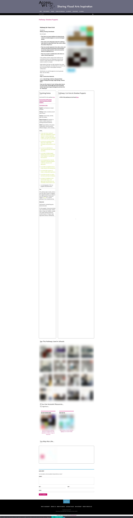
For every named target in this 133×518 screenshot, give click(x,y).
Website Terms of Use (87, 506)
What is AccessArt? (45, 506)
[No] (64, 517)
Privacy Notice (58, 517)
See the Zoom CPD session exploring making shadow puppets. (45, 101)
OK (52, 517)
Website (40, 490)
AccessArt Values (70, 506)
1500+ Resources (46, 11)
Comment (40, 476)
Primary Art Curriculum (60, 11)
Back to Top (66, 501)
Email (69, 486)
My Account (81, 11)
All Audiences (68, 11)
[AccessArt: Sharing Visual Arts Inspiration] (66, 9)
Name (40, 486)
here (54, 97)
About (41, 11)
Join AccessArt (75, 11)
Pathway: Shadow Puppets (48, 20)
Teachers (52, 11)
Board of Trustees (61, 506)
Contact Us (53, 506)
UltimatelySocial (73, 515)
